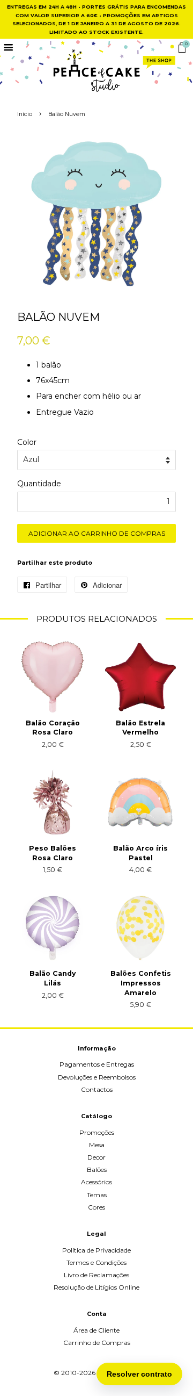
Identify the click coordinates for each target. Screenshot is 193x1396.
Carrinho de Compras (96, 1343)
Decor (96, 1157)
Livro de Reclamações (96, 1275)
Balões (97, 1169)
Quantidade (39, 483)
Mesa (97, 1145)
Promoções (96, 1132)
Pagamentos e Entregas (97, 1064)
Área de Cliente (96, 1330)
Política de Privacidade (96, 1250)
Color (26, 442)
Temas (97, 1195)
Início (24, 114)
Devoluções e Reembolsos (97, 1077)
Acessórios (96, 1182)
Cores (96, 1207)
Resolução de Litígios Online (96, 1287)
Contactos (97, 1089)
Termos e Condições (96, 1262)
